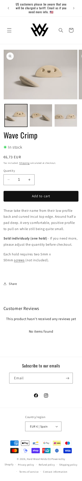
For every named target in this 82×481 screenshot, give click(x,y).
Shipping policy (68, 464)
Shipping (24, 162)
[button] (9, 30)
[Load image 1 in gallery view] (16, 115)
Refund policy (47, 464)
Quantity (9, 171)
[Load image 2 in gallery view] (41, 115)
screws (19, 260)
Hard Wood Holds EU (39, 459)
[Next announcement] (74, 8)
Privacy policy (26, 464)
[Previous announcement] (8, 8)
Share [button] (13, 284)
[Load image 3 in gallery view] (65, 115)
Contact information (55, 471)
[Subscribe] (68, 378)
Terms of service (29, 471)
